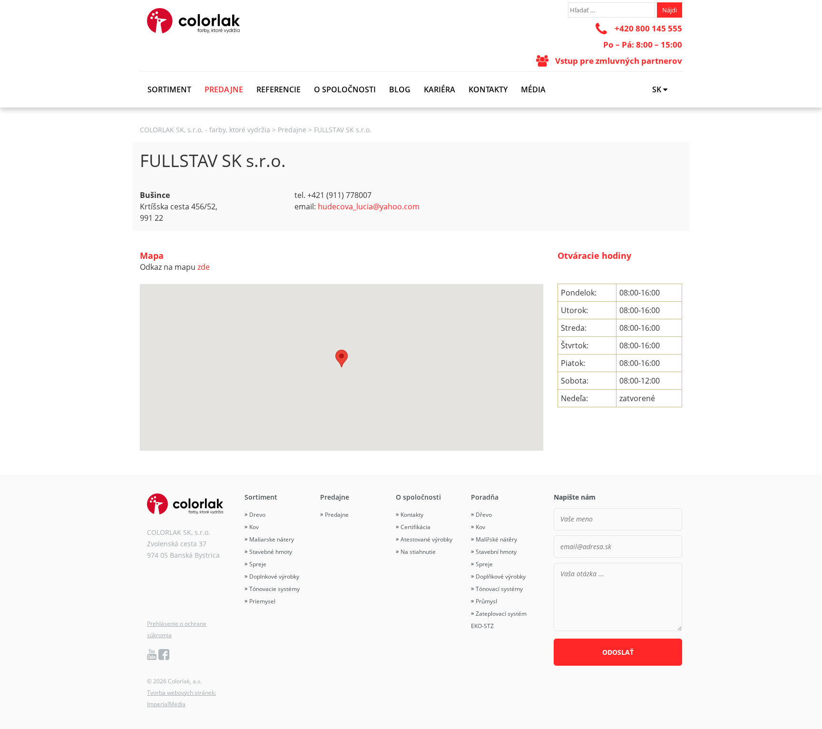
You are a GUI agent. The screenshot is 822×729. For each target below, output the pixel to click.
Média (533, 89)
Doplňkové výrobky (501, 576)
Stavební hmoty (496, 552)
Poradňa (485, 497)
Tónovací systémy (499, 589)
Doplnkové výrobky (274, 576)
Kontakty (488, 89)
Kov (254, 527)
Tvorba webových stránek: (181, 693)
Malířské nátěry (496, 539)
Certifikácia (416, 527)
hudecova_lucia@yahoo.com (369, 206)
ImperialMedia (166, 704)
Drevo (257, 515)
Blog (400, 89)
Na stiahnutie (418, 552)
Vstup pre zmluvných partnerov (618, 60)
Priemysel (262, 601)
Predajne (224, 89)
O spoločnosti (345, 89)
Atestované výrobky (426, 539)
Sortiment (169, 89)
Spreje (257, 564)
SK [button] (657, 89)
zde (203, 267)
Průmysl (486, 601)
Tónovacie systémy (274, 589)
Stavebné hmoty (270, 552)
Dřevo (484, 515)
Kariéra (439, 89)
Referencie (278, 89)
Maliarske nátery (271, 539)
